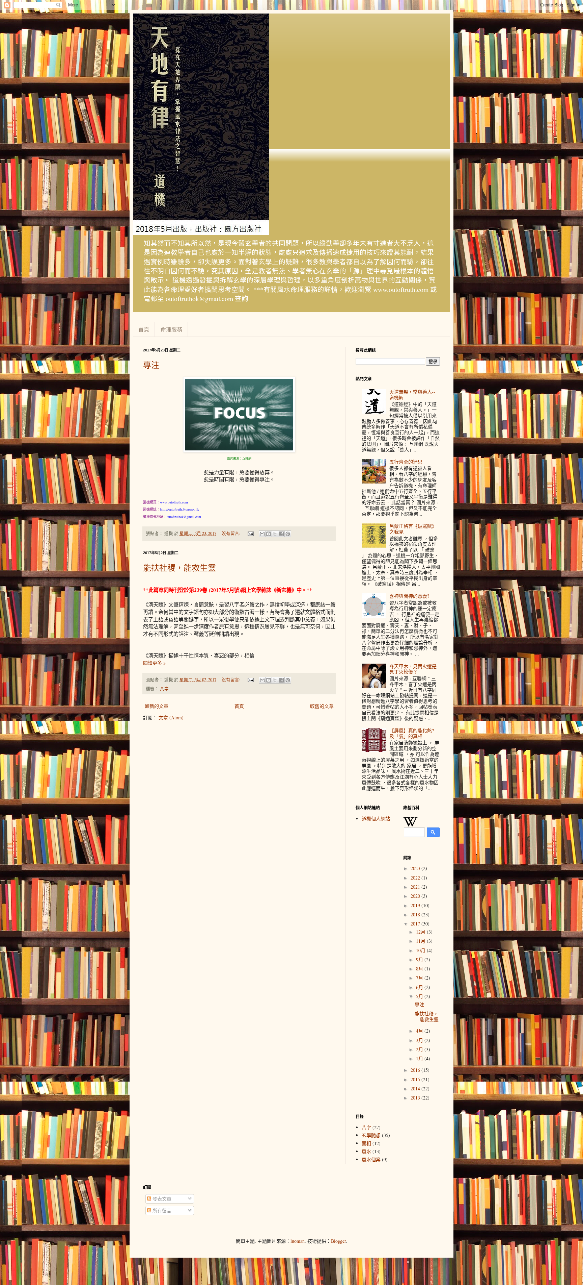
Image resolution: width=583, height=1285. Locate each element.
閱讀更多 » (154, 663)
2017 (416, 923)
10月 (421, 950)
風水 (366, 1151)
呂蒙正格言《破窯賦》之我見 (413, 529)
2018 (416, 914)
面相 (366, 1143)
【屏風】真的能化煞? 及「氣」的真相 (411, 733)
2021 (416, 887)
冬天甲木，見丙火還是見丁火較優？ (413, 669)
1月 (420, 1058)
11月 (421, 941)
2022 (416, 877)
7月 (420, 977)
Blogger (338, 1241)
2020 (416, 896)
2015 (416, 1079)
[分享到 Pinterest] (287, 533)
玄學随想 (371, 1135)
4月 (420, 1031)
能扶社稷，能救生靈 (179, 567)
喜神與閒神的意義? (409, 596)
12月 (421, 932)
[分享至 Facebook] (281, 533)
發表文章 (161, 1198)
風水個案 (371, 1159)
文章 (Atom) (171, 717)
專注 (151, 365)
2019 (416, 905)
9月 (420, 959)
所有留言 (161, 1210)
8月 (420, 968)
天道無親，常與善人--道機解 (412, 395)
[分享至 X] (275, 533)
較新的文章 (156, 706)
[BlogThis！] (268, 533)
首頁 (143, 329)
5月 (420, 996)
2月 (420, 1049)
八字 (164, 689)
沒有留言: (232, 533)
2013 (416, 1097)
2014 (416, 1088)
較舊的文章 (322, 706)
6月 (420, 987)
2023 (416, 868)
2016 (416, 1070)
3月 (420, 1040)
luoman (297, 1241)
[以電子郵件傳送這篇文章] (262, 533)
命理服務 (171, 329)
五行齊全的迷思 (405, 462)
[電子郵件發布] (250, 533)
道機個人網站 (376, 818)
